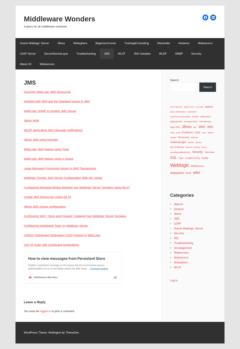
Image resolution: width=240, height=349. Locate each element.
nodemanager (178, 142)
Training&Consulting (136, 43)
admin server (189, 107)
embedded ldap (205, 122)
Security (196, 53)
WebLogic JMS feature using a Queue (48, 158)
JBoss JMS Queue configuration (45, 206)
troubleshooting (192, 158)
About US (25, 64)
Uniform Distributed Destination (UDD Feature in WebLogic (62, 235)
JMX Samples (142, 53)
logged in (45, 311)
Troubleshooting (86, 53)
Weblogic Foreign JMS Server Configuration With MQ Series (63, 178)
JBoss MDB (31, 120)
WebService (197, 166)
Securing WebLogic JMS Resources (47, 92)
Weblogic (179, 165)
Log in (173, 280)
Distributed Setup (190, 122)
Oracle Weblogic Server (34, 43)
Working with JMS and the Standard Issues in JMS (57, 101)
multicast (194, 137)
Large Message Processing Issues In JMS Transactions (60, 168)
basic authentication (178, 112)
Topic (181, 158)
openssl (198, 142)
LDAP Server (28, 53)
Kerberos (184, 43)
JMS (107, 53)
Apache (178, 204)
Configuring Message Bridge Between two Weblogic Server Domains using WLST (77, 187)
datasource (205, 117)
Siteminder (163, 43)
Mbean (210, 133)
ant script (199, 107)
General (179, 209)
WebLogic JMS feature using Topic (46, 149)
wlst (196, 172)
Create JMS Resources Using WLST (48, 197)
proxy (197, 147)
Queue (204, 147)
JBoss (61, 43)
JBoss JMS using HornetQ (41, 139)
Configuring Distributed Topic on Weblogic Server (56, 225)
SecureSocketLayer (56, 53)
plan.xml (189, 147)
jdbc (195, 127)
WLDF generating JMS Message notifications (53, 130)
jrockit (178, 133)
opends (191, 142)
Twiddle (204, 158)
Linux (204, 133)
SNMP (179, 53)
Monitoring (183, 137)
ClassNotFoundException (180, 117)
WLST (121, 53)
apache (209, 106)
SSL (173, 158)
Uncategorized (183, 247)
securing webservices (180, 152)
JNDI (172, 133)
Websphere (80, 43)
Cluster (195, 117)
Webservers (47, 64)
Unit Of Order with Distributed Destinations (51, 245)
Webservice (205, 43)
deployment (176, 121)
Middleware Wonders (59, 19)
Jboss (177, 213)
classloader (192, 112)
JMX (210, 127)
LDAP (197, 132)
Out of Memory (177, 147)
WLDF (163, 53)
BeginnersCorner (106, 43)
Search (174, 80)
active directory (176, 107)
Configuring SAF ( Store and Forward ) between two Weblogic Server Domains (75, 216)
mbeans (173, 137)
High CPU (175, 127)
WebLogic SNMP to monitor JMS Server (50, 111)
